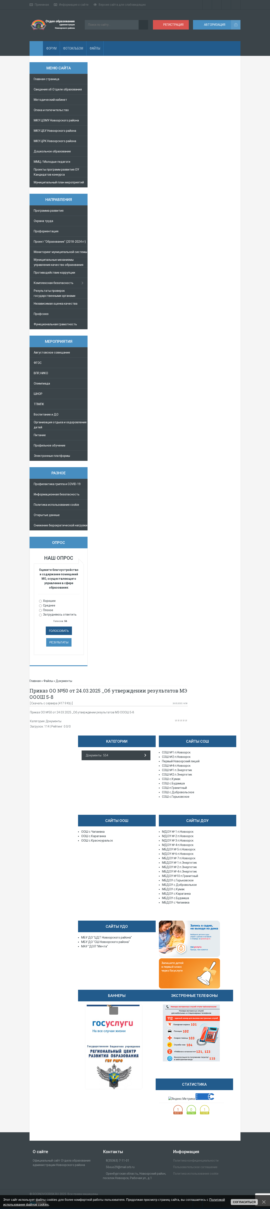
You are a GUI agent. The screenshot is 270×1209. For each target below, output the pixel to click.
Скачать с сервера (44, 703)
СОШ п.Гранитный (174, 787)
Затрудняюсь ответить (60, 614)
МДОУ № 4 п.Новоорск (177, 845)
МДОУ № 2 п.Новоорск (177, 836)
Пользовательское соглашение (195, 1167)
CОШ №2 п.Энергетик (177, 774)
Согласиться (244, 1202)
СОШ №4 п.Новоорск (176, 765)
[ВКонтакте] (216, 4)
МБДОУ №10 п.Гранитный (180, 876)
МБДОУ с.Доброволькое (179, 884)
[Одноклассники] (226, 4)
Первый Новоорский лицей (181, 761)
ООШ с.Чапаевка (93, 831)
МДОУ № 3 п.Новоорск (177, 840)
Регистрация (173, 24)
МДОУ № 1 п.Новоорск (177, 831)
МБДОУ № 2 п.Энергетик (179, 867)
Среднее (49, 605)
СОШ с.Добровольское (178, 792)
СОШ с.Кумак (171, 779)
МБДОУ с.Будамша (175, 898)
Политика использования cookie (196, 1173)
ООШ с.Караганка (93, 836)
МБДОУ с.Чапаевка (175, 902)
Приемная (42, 4)
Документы (64, 681)
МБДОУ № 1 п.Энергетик (179, 862)
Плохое (48, 610)
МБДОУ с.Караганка (176, 893)
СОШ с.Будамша (173, 783)
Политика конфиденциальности (196, 1160)
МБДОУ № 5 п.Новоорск (178, 849)
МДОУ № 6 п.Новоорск (177, 853)
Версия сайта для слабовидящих (122, 4)
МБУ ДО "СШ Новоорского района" (105, 942)
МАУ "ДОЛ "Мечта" (94, 946)
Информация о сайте (74, 4)
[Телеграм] (207, 4)
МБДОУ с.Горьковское (178, 880)
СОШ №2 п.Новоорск (176, 756)
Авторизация (214, 24)
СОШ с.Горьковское (175, 796)
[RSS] (235, 4)
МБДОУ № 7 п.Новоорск (178, 858)
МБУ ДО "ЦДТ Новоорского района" (106, 937)
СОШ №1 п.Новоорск (176, 752)
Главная (35, 681)
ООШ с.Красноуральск (97, 840)
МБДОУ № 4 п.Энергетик (179, 871)
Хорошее (49, 600)
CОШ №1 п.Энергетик (177, 770)
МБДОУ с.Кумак (173, 889)
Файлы (48, 681)
